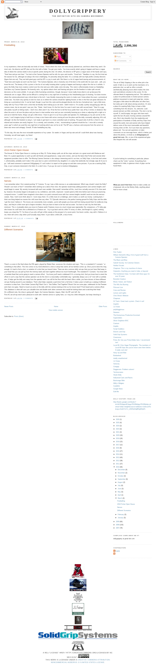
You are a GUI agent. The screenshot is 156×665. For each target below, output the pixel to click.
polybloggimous (118, 309)
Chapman (116, 298)
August (120, 482)
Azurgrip (117, 551)
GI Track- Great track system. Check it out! (128, 301)
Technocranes (118, 372)
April (119, 495)
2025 (118, 422)
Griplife (115, 326)
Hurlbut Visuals (118, 265)
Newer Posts (8, 306)
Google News (118, 389)
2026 (118, 419)
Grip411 (116, 304)
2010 (118, 467)
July (119, 485)
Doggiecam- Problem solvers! (123, 369)
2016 (118, 448)
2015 (118, 451)
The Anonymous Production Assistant (126, 315)
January (121, 518)
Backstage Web (119, 380)
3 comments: (29, 169)
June (120, 489)
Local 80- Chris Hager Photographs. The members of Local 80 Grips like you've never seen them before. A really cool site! (132, 347)
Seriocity (116, 364)
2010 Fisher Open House (16, 150)
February (121, 514)
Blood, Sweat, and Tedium (122, 282)
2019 (118, 438)
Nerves (7, 181)
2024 (118, 426)
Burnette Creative (119, 279)
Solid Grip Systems (120, 334)
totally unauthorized (120, 358)
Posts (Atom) (19, 316)
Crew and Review (119, 290)
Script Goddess (118, 329)
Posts (118, 57)
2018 (118, 441)
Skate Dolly (117, 375)
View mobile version (56, 310)
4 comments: (29, 218)
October (121, 476)
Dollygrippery (78, 11)
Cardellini (116, 386)
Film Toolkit (117, 252)
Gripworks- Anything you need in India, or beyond (130, 271)
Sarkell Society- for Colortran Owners (126, 263)
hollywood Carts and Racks (123, 378)
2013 (118, 457)
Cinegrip (116, 366)
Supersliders (117, 318)
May (119, 492)
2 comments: (28, 138)
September (122, 479)
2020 (118, 435)
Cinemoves (117, 337)
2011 (118, 464)
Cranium (116, 323)
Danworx (116, 312)
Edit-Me (116, 391)
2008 (118, 525)
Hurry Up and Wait (119, 353)
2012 (118, 461)
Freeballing (9, 45)
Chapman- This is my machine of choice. (127, 268)
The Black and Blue (120, 260)
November (121, 473)
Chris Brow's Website (120, 296)
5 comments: (29, 298)
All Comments (121, 61)
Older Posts (103, 306)
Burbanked (117, 355)
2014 (118, 454)
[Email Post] (36, 138)
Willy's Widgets (118, 383)
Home (56, 306)
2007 (118, 528)
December (121, 470)
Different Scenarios (13, 229)
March (120, 498)
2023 (118, 429)
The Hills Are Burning (120, 284)
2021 (118, 432)
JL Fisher (116, 307)
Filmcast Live (118, 287)
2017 (118, 445)
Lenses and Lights (119, 293)
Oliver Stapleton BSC (120, 321)
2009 (118, 521)
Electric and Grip (119, 332)
